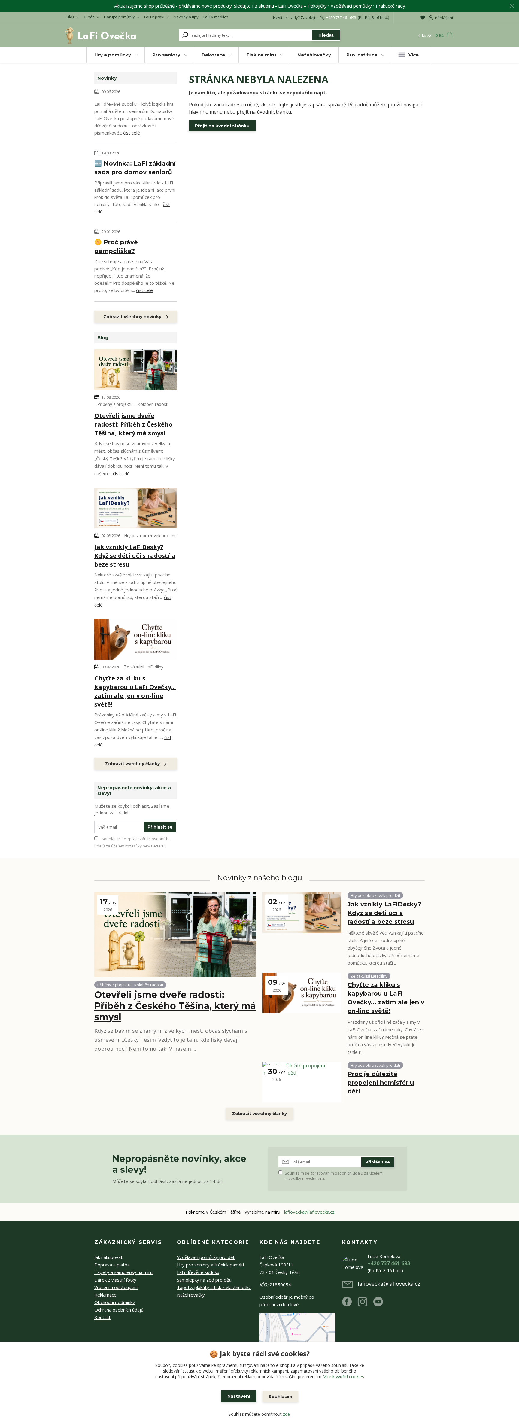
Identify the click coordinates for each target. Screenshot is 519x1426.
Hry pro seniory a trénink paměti (210, 1265)
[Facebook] (350, 1304)
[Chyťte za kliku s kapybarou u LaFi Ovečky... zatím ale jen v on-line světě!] (135, 640)
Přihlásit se (160, 827)
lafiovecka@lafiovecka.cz (309, 1212)
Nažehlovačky (314, 55)
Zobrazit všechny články (132, 763)
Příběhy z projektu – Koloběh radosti (132, 404)
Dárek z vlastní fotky (115, 1280)
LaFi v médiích (215, 17)
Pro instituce (361, 55)
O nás (89, 17)
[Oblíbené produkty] (422, 17)
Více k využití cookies (343, 1376)
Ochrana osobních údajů (119, 1310)
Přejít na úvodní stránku (222, 126)
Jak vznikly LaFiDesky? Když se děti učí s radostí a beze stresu (134, 555)
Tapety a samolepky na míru (123, 1272)
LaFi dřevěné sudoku (198, 1272)
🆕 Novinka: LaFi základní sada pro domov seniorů (135, 168)
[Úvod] (101, 35)
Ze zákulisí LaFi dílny (143, 667)
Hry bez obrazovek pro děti (150, 535)
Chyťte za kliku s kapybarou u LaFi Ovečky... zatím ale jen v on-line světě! (135, 691)
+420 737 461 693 (341, 17)
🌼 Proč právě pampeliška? (116, 246)
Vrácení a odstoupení (116, 1287)
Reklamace (105, 1295)
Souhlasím (280, 1396)
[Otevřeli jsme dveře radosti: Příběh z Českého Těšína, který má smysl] (135, 370)
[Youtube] (381, 1304)
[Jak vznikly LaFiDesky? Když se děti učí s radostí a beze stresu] (135, 509)
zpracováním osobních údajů (336, 1173)
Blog (70, 17)
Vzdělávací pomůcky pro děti (206, 1257)
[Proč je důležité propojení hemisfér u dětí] (301, 1082)
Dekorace (213, 55)
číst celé (131, 133)
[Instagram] (365, 1304)
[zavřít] (511, 6)
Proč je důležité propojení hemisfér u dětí (381, 1082)
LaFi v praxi (154, 17)
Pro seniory (166, 55)
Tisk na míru (261, 55)
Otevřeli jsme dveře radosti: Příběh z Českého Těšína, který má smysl (133, 424)
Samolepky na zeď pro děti (204, 1280)
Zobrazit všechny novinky (132, 316)
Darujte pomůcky (119, 17)
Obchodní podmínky (114, 1302)
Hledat (326, 35)
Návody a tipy (186, 17)
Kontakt (102, 1317)
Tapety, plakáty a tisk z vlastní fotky (214, 1287)
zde (286, 1414)
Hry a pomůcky (112, 55)
